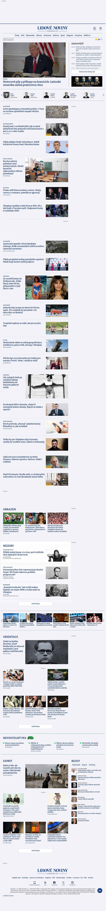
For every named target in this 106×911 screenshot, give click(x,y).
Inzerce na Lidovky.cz (36, 878)
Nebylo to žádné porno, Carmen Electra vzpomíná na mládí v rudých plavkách (89, 54)
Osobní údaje (60, 878)
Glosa (5, 340)
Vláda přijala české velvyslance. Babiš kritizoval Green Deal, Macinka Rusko (88, 65)
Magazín (69, 35)
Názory (39, 35)
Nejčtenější (76, 765)
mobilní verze (8, 896)
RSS (45, 885)
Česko (17, 35)
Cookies (69, 878)
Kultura (56, 35)
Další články (35, 604)
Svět (22, 35)
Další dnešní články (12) (87, 72)
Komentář (6, 106)
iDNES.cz (87, 35)
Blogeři (84, 765)
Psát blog (92, 765)
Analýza (6, 187)
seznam (76, 878)
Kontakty (25, 878)
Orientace (47, 35)
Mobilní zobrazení (34, 885)
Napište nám (16, 878)
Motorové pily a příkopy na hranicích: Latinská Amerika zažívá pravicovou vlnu (88, 48)
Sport (63, 35)
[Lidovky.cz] (52, 29)
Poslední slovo (8, 550)
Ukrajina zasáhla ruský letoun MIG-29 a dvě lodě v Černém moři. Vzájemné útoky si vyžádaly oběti (88, 59)
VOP (53, 878)
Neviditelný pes (14, 738)
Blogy (75, 761)
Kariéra (90, 878)
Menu (101, 29)
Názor (5, 79)
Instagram (72, 885)
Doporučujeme (8, 124)
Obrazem (6, 276)
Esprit (7, 761)
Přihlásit (94, 29)
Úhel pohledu (7, 159)
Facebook (54, 885)
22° (99, 39)
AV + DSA (84, 878)
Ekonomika (30, 35)
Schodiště (6, 241)
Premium (78, 35)
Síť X (63, 885)
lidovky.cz (52, 871)
